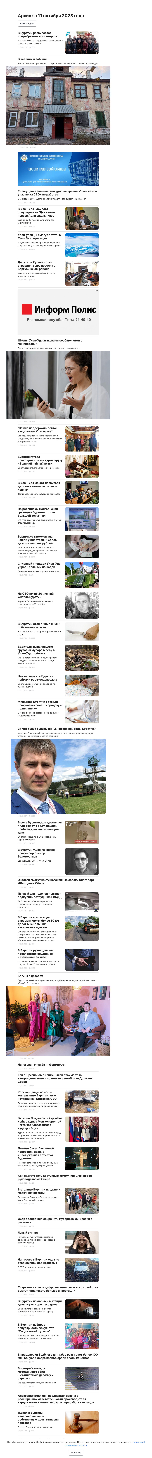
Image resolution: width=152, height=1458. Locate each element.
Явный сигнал (28, 1232)
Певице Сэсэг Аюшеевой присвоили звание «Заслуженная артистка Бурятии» (36, 1153)
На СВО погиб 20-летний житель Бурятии (36, 595)
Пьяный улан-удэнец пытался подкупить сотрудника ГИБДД (40, 895)
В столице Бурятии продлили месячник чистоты (39, 1191)
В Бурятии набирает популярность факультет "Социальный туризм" (36, 1328)
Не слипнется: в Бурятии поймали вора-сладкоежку (37, 677)
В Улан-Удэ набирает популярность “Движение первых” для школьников (36, 212)
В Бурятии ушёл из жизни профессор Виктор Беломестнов (36, 853)
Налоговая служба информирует (42, 1064)
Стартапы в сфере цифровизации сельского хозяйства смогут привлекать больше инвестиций (58, 1289)
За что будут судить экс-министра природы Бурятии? (57, 728)
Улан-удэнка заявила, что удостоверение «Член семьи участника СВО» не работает (57, 192)
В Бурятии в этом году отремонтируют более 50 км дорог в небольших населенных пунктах (38, 922)
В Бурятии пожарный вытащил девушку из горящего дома (40, 1302)
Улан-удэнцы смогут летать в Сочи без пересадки (39, 236)
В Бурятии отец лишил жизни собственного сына (39, 625)
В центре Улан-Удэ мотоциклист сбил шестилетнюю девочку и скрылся (36, 1373)
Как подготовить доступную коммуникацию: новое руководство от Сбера (55, 1177)
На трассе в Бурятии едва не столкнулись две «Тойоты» (38, 1261)
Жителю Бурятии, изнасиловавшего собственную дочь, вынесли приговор (38, 1418)
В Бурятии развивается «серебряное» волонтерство (38, 34)
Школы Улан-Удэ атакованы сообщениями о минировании (50, 342)
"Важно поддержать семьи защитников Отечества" (37, 429)
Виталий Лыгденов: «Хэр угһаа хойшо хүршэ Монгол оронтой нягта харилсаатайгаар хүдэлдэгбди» (40, 1123)
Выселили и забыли (32, 59)
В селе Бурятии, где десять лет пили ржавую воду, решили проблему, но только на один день (40, 827)
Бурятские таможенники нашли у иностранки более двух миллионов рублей (37, 540)
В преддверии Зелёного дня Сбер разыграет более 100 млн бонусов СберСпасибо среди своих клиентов (58, 1356)
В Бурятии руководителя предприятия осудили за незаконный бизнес (36, 954)
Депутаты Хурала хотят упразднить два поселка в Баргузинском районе (36, 265)
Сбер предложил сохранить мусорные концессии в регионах (55, 1220)
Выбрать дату (27, 23)
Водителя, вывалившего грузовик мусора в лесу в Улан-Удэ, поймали (36, 650)
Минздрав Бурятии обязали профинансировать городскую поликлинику (40, 705)
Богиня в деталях (30, 976)
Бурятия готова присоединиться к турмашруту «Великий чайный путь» (40, 460)
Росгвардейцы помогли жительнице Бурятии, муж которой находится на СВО (37, 1095)
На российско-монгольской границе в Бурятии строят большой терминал (38, 512)
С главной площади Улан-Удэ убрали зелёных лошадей (39, 565)
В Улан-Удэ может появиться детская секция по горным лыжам (39, 486)
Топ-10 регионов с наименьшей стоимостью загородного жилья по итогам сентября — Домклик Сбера (55, 1078)
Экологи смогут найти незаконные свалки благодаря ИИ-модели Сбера (56, 881)
